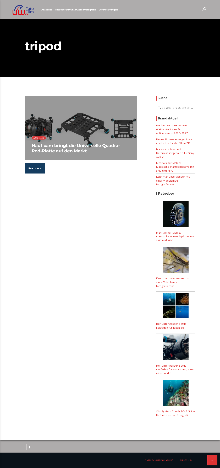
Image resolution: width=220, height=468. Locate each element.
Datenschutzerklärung (159, 460)
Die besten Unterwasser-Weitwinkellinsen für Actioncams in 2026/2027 (172, 129)
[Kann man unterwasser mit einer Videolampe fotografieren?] (176, 260)
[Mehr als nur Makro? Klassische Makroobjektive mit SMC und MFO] (176, 214)
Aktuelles (46, 9)
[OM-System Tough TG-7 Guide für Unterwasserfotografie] (176, 393)
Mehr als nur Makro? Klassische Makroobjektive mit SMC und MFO (175, 166)
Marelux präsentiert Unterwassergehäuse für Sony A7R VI (175, 153)
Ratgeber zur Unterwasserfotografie (75, 9)
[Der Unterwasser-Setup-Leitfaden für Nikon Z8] (176, 306)
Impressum (185, 460)
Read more (35, 168)
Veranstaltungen (108, 9)
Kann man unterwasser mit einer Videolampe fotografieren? (173, 180)
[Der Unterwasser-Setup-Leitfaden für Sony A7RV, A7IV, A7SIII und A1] (176, 347)
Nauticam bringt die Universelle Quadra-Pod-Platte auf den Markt (76, 148)
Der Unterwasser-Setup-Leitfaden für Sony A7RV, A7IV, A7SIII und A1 (175, 369)
